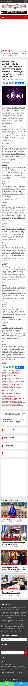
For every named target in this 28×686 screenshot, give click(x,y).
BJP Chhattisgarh (6, 373)
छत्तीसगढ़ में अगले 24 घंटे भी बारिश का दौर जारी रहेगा (12, 631)
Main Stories (6, 61)
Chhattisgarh (14, 373)
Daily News (18, 387)
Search (25, 653)
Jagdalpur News (12, 396)
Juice (17, 396)
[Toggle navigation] (3, 17)
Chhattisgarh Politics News (8, 383)
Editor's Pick (6, 516)
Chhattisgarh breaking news (9, 376)
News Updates (13, 399)
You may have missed (10, 500)
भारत (13, 405)
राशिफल (12, 61)
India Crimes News (15, 395)
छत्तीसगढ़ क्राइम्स (5, 405)
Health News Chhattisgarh (8, 393)
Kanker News (5, 398)
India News (5, 396)
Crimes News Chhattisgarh (8, 387)
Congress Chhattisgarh (8, 386)
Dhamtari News (6, 389)
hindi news (18, 393)
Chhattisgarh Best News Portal (9, 375)
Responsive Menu (25, 1)
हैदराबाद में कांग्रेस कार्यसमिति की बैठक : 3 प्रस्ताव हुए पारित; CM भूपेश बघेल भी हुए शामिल (14, 414)
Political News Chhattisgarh (9, 401)
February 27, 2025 (6, 522)
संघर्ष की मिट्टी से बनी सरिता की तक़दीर (12, 520)
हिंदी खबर (16, 405)
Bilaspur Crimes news (7, 372)
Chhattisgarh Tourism (7, 384)
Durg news (13, 389)
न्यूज (10, 405)
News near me (5, 399)
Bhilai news (18, 370)
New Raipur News (19, 398)
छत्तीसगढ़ (18, 404)
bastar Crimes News (10, 370)
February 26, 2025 (6, 571)
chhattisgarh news (19, 381)
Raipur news (19, 401)
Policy (6, 681)
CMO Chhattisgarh (17, 384)
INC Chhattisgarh (6, 395)
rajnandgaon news (6, 402)
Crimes (16, 386)
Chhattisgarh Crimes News (8, 379)
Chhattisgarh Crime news (8, 378)
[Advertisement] (14, 33)
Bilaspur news (16, 372)
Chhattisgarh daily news (8, 381)
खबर (15, 404)
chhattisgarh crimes (20, 378)
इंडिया (9, 404)
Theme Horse (18, 681)
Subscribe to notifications (7, 648)
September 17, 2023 (7, 79)
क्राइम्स (11, 404)
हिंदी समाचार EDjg (21, 405)
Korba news (12, 398)
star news (4, 404)
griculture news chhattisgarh (9, 392)
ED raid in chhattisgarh (7, 390)
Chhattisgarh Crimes (18, 79)
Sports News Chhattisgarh (18, 402)
